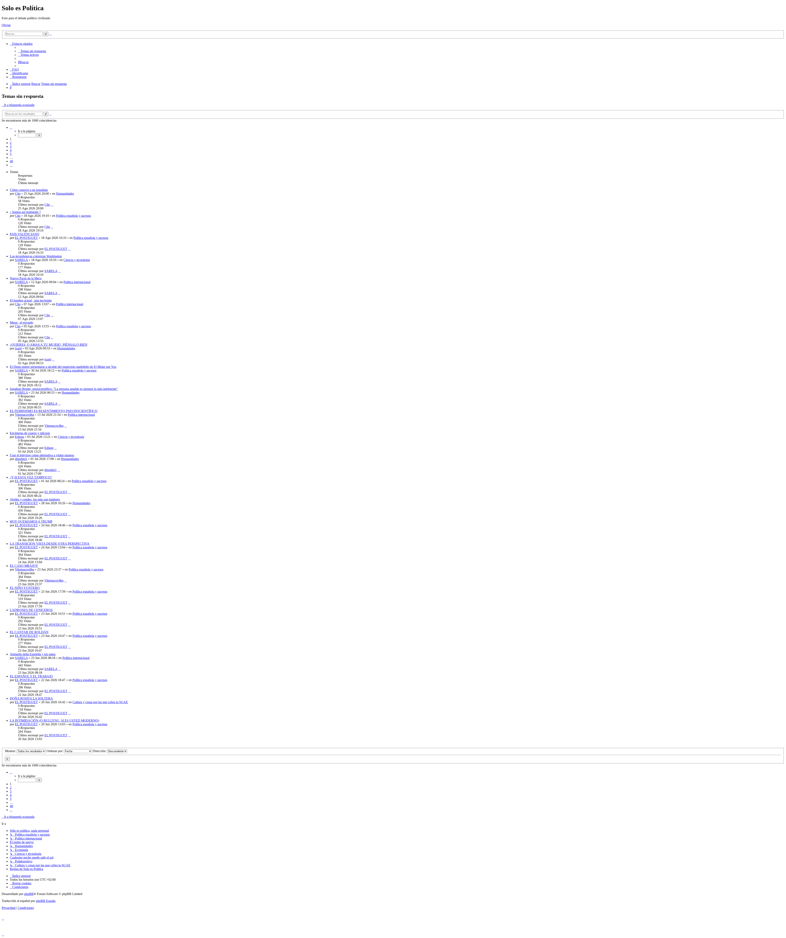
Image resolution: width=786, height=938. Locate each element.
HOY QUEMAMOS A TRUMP (31, 521)
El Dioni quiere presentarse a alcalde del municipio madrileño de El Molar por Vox (63, 366)
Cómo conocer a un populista (29, 190)
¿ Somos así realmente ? (25, 212)
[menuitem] (32, 51)
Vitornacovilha (24, 414)
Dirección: (100, 751)
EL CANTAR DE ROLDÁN (29, 632)
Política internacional (76, 282)
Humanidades (65, 193)
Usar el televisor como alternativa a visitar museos (42, 455)
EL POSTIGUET (26, 238)
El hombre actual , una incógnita (31, 300)
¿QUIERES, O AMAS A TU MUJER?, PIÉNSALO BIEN (48, 344)
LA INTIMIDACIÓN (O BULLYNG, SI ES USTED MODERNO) (54, 720)
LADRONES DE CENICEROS (31, 610)
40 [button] (11, 161)
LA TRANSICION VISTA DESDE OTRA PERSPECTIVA (49, 543)
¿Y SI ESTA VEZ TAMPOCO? (31, 477)
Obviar (6, 25)
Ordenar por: (55, 751)
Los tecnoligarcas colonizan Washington (36, 256)
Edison (19, 436)
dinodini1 (21, 459)
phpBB (29, 894)
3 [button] (10, 146)
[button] (11, 127)
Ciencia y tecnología (76, 260)
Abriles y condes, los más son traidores (35, 499)
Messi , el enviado (21, 322)
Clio (17, 193)
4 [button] (10, 150)
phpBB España (45, 901)
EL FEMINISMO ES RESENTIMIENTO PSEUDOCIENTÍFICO (53, 411)
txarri (18, 348)
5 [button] (10, 154)
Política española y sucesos (73, 215)
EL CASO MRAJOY (24, 565)
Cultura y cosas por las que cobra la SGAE (100, 702)
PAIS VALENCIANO (24, 234)
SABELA (21, 260)
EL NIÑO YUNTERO (25, 588)
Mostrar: (11, 751)
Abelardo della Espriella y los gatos (32, 654)
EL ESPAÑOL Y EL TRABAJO (31, 676)
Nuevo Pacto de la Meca (26, 278)
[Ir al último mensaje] (52, 204)
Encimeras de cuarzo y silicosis (30, 433)
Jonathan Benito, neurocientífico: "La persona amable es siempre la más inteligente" (64, 389)
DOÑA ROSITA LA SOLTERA (31, 698)
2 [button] (10, 143)
